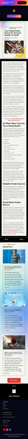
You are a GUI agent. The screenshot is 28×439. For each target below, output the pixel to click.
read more (6, 287)
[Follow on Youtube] (4, 430)
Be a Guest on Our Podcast (9, 417)
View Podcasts (14, 16)
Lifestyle (19, 27)
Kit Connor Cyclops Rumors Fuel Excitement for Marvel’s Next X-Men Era (13, 267)
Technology (12, 28)
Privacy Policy (6, 425)
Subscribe (22, 2)
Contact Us (5, 422)
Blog (4, 407)
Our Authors (5, 408)
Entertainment (7, 270)
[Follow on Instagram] (7, 430)
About (4, 403)
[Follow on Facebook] (10, 430)
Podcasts (5, 405)
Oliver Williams (14, 38)
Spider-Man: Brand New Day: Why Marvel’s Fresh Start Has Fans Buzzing (13, 353)
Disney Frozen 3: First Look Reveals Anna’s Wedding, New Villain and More (13, 310)
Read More (13, 380)
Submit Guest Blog (7, 414)
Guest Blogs (12, 27)
